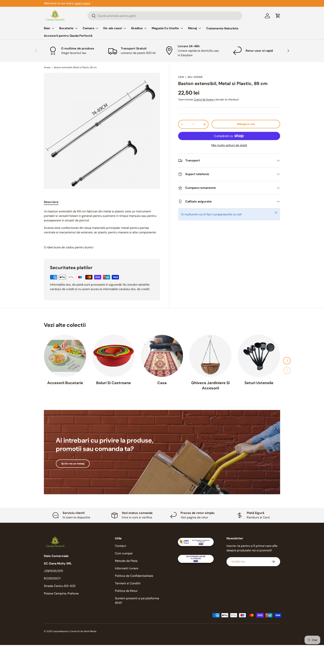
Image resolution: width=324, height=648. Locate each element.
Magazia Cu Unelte (165, 28)
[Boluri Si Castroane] (113, 356)
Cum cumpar (124, 553)
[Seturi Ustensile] (259, 356)
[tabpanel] (102, 229)
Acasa (47, 67)
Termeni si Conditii (127, 583)
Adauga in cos (246, 124)
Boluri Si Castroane (113, 382)
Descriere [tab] (51, 202)
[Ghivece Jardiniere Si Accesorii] (210, 356)
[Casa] (162, 356)
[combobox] (164, 15)
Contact (120, 546)
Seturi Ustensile (258, 382)
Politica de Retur (126, 591)
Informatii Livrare (126, 568)
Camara (88, 28)
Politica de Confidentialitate (134, 576)
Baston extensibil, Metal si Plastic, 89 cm (75, 67)
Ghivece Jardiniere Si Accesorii (210, 385)
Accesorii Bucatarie (65, 382)
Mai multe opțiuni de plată (229, 145)
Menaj (192, 28)
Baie (47, 28)
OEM (181, 77)
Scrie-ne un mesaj (72, 463)
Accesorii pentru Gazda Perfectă (68, 36)
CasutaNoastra (60, 631)
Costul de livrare (204, 99)
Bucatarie (66, 28)
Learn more (82, 3)
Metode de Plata (126, 561)
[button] (278, 16)
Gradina (136, 28)
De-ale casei (112, 28)
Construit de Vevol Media (83, 631)
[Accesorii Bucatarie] (65, 356)
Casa (162, 382)
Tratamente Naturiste (222, 28)
